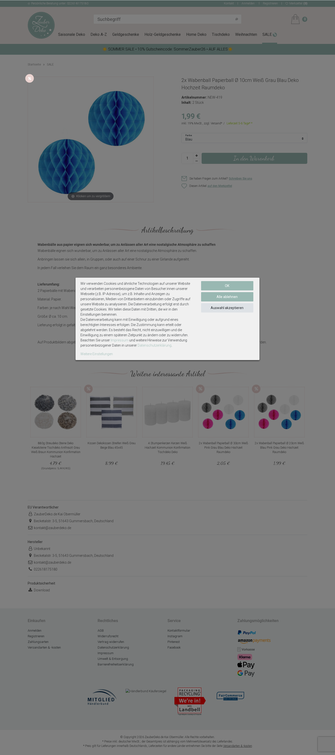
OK (227, 286)
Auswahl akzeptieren (227, 308)
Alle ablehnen (227, 297)
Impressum (120, 340)
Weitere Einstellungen (96, 354)
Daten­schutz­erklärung (154, 345)
